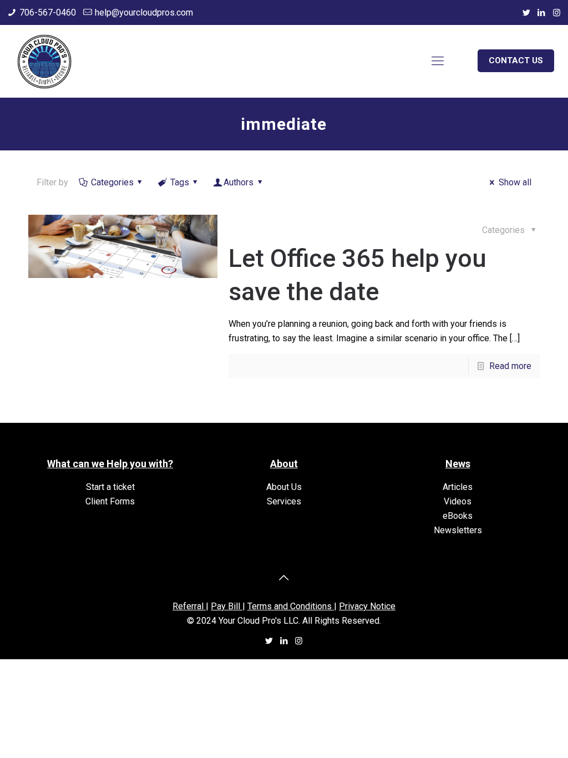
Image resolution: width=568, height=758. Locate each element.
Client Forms (110, 501)
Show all (515, 182)
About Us (284, 487)
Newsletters (458, 530)
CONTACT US (516, 60)
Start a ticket (110, 487)
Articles (458, 487)
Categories (112, 182)
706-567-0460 (47, 12)
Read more (510, 366)
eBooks (458, 516)
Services (284, 501)
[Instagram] (556, 13)
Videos (457, 501)
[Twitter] (526, 13)
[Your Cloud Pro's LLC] (44, 61)
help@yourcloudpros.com (144, 12)
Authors (238, 182)
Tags (179, 182)
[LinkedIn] (541, 13)
